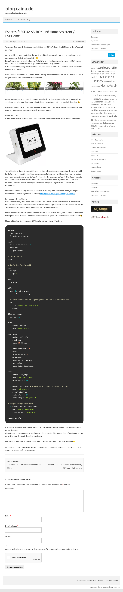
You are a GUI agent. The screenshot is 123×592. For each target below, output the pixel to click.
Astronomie (96, 71)
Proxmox (99, 102)
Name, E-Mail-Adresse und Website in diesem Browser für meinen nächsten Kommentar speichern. (42, 549)
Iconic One (93, 587)
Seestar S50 (96, 104)
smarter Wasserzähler (107, 110)
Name (8, 516)
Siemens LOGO (108, 104)
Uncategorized (96, 171)
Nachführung (105, 99)
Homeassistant (42, 447)
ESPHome (16, 447)
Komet (107, 91)
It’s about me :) (24, 20)
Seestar (112, 102)
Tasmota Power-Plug (110, 120)
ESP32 (73, 447)
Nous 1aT (112, 99)
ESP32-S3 (108, 77)
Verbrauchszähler (103, 126)
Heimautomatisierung (28, 447)
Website (8, 536)
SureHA (97, 116)
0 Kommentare (78, 42)
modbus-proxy (109, 95)
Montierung (96, 99)
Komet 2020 (113, 91)
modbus (97, 95)
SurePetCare (100, 120)
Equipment (94, 37)
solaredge (102, 113)
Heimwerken (95, 163)
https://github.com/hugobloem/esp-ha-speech (57, 194)
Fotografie (94, 155)
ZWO (98, 128)
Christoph (12, 42)
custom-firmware (97, 144)
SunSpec (110, 113)
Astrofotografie (106, 67)
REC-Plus (106, 102)
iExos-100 (102, 91)
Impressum (94, 41)
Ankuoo (93, 68)
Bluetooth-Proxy (64, 447)
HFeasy (97, 86)
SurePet (103, 116)
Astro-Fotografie (97, 140)
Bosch (113, 71)
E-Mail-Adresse (11, 526)
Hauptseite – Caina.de (98, 48)
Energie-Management (98, 147)
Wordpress (116, 587)
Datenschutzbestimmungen (100, 44)
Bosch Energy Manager (97, 73)
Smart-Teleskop (98, 107)
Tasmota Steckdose (96, 123)
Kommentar (10, 488)
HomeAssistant (29, 450)
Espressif (19, 450)
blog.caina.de (19, 8)
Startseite (9, 20)
